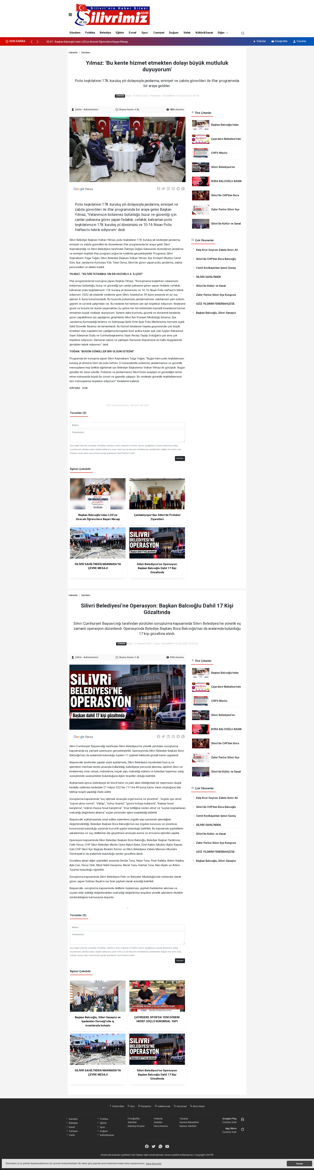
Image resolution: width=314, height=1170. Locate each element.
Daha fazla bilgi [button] (153, 1163)
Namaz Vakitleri (188, 1125)
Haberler (73, 52)
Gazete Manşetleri (189, 1122)
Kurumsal (181, 1106)
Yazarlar (301, 41)
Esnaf (132, 32)
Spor (145, 32)
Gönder (180, 458)
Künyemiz (145, 1106)
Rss (132, 1106)
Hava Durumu (161, 1125)
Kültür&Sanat (204, 32)
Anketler (132, 1122)
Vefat (187, 32)
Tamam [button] (299, 1164)
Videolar (261, 41)
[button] (33, 43)
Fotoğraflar (281, 41)
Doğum (173, 32)
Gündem (74, 32)
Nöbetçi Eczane (136, 1125)
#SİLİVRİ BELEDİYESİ (117, 405)
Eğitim (120, 32)
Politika (90, 32)
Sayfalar (158, 1122)
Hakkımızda (163, 1106)
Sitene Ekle (118, 1106)
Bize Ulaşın (199, 1106)
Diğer (221, 32)
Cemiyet (158, 32)
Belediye (105, 32)
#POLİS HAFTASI (139, 405)
